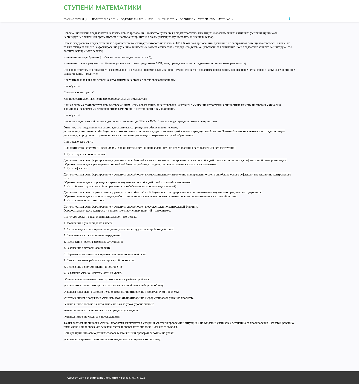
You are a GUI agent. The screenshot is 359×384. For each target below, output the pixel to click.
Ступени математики (103, 7)
